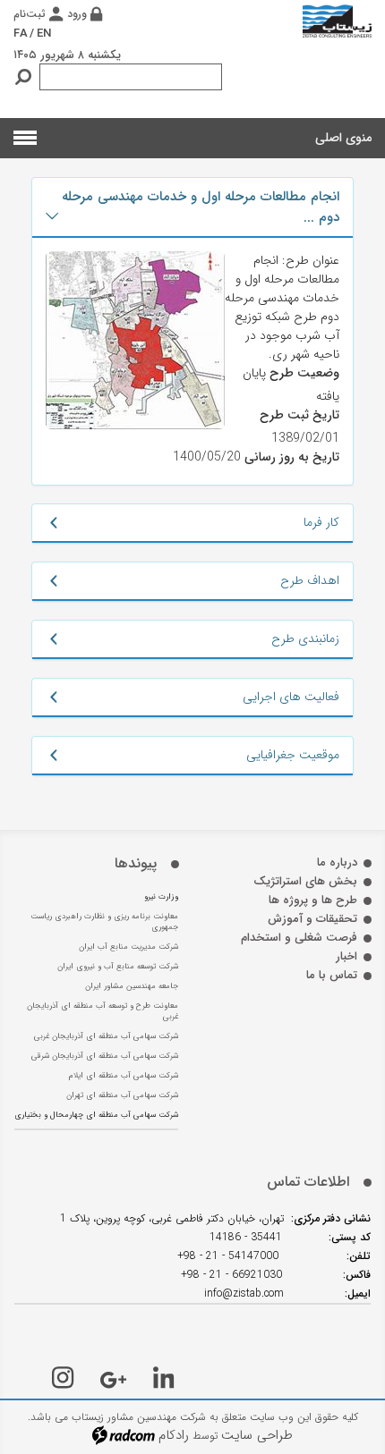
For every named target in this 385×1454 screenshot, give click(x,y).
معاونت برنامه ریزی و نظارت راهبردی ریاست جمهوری (104, 922)
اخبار (346, 956)
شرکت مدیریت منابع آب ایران (128, 947)
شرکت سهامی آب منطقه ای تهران (122, 1095)
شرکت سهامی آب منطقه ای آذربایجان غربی (106, 1036)
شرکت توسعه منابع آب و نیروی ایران (117, 966)
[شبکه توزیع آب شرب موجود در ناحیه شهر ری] (135, 340)
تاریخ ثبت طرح (299, 415)
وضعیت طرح (304, 373)
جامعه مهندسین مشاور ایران (131, 986)
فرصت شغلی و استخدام (299, 937)
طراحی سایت (257, 1435)
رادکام (173, 1435)
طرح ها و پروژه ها (313, 900)
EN (44, 33)
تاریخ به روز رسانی (291, 457)
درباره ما (337, 862)
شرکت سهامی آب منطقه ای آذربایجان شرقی (104, 1056)
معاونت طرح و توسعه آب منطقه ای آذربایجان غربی (102, 1011)
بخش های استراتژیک (305, 881)
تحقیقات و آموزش (312, 918)
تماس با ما (331, 975)
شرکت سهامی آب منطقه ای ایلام (123, 1075)
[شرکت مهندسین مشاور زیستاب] (337, 21)
